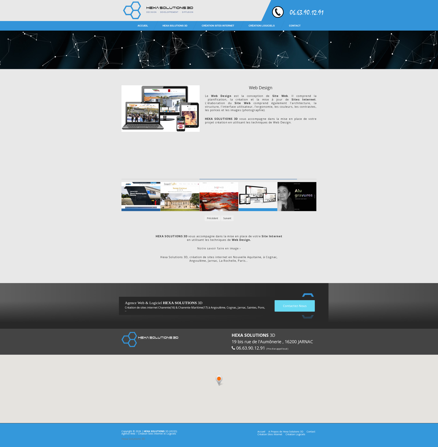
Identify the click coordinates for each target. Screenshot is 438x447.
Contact (295, 25)
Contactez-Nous (295, 306)
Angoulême (218, 307)
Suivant (227, 218)
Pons (261, 307)
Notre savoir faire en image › (219, 248)
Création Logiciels (262, 25)
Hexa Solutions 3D (133, 439)
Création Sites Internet (218, 25)
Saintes (251, 307)
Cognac (231, 307)
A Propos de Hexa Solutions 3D (285, 431)
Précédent (212, 218)
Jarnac (242, 307)
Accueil (143, 25)
